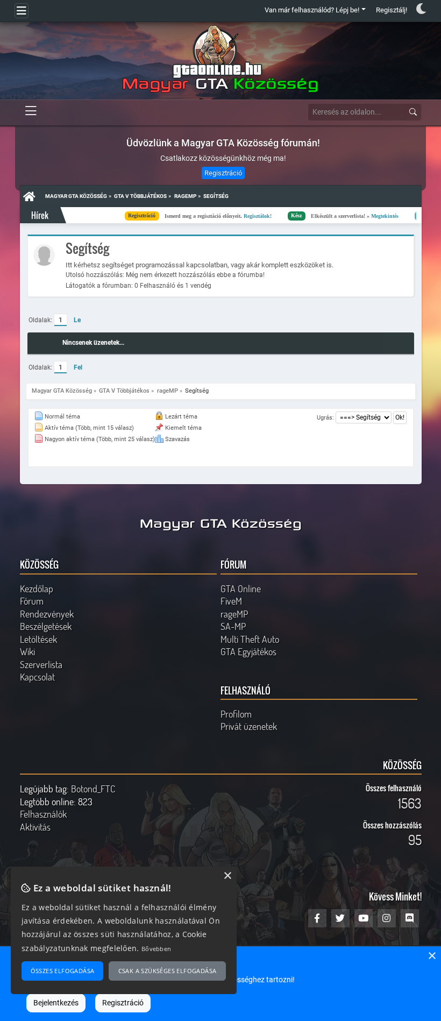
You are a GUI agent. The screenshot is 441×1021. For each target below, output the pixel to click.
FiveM (231, 600)
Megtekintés (336, 215)
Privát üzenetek (248, 726)
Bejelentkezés (56, 1002)
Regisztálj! (391, 10)
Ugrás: (325, 417)
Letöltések (38, 639)
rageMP (234, 613)
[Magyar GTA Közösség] (217, 59)
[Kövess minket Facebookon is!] (317, 918)
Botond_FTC (93, 788)
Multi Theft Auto (249, 639)
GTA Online (240, 588)
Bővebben (156, 949)
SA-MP (233, 626)
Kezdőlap (36, 588)
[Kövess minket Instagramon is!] (387, 918)
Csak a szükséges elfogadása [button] (167, 971)
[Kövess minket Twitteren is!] (340, 918)
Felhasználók (43, 813)
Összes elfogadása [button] (63, 971)
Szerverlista (41, 664)
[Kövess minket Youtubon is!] (363, 918)
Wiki (27, 651)
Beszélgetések (46, 626)
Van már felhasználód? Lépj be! (312, 10)
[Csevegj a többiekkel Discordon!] (410, 918)
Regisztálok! (209, 215)
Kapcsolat (37, 676)
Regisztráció (223, 173)
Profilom (236, 713)
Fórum (32, 600)
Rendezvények (47, 613)
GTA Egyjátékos (248, 651)
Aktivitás (35, 826)
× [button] (432, 956)
